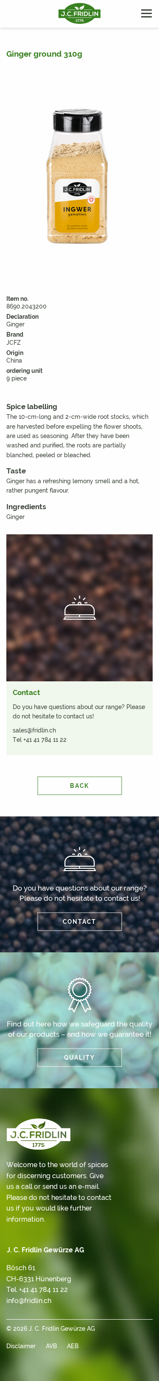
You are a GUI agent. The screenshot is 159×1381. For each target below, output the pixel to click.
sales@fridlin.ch (34, 730)
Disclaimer (21, 1346)
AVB (51, 1346)
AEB (72, 1346)
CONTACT (79, 921)
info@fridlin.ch (28, 1301)
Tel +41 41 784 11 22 (40, 739)
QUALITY (79, 1057)
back (79, 785)
